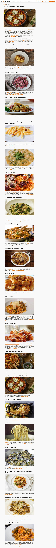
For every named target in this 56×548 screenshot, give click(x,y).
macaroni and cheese (10, 419)
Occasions (8, 4)
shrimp (28, 243)
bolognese (9, 316)
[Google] (46, 1)
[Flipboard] (44, 1)
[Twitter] (38, 1)
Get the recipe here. (15, 420)
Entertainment (30, 1)
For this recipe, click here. (9, 494)
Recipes (18, 1)
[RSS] (48, 1)
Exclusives (14, 1)
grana (14, 245)
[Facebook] (36, 1)
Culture (25, 1)
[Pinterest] (40, 1)
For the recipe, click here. (21, 245)
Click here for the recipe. (30, 194)
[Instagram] (42, 1)
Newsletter (52, 1)
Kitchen (21, 1)
